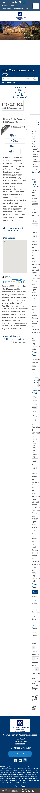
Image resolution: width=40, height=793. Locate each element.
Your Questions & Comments (35, 428)
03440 (8, 342)
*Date (34, 408)
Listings (13, 336)
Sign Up (11, 2)
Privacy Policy (34, 600)
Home (5, 336)
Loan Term (34, 617)
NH (20, 336)
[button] (34, 79)
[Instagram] (24, 2)
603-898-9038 (34, 133)
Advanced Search (8, 82)
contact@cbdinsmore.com (17, 9)
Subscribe (35, 360)
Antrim (21, 339)
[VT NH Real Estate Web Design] (30, 790)
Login (4, 2)
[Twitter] (20, 2)
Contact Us (34, 381)
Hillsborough (11, 339)
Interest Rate (35, 663)
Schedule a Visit (38, 382)
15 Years (34, 633)
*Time (34, 416)
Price (34, 644)
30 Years (34, 626)
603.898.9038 (12, 6)
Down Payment (35, 653)
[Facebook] (16, 2)
